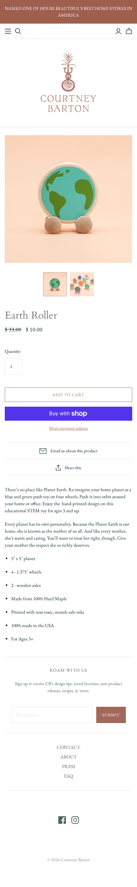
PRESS (68, 766)
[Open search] (18, 31)
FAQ (68, 776)
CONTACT (68, 747)
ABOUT (69, 757)
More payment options (68, 428)
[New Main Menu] (8, 31)
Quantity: (13, 351)
